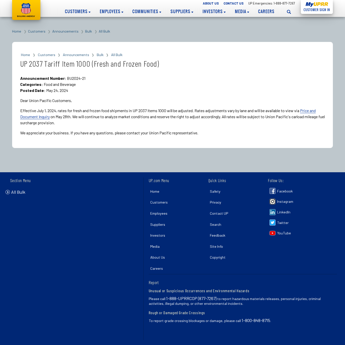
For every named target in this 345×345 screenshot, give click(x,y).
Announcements (65, 31)
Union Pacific (26, 10)
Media (241, 11)
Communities (145, 11)
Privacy (215, 202)
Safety (215, 191)
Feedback (217, 235)
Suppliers (180, 11)
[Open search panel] (289, 11)
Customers (77, 11)
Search (215, 224)
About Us (211, 3)
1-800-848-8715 (256, 320)
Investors (213, 11)
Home (16, 31)
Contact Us (233, 3)
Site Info (216, 246)
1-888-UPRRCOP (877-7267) (191, 298)
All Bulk (104, 31)
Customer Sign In (315, 9)
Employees (110, 11)
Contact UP (219, 213)
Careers (266, 11)
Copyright (218, 257)
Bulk (88, 31)
